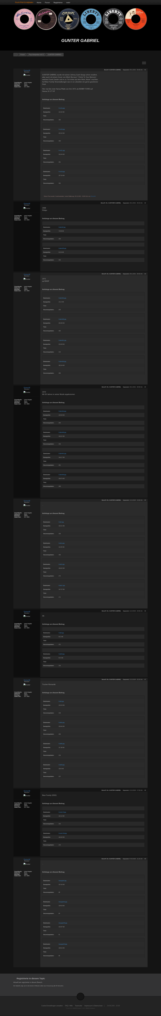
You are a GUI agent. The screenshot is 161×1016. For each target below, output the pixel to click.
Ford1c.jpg (62, 150)
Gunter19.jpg (62, 812)
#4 (145, 387)
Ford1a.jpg (62, 108)
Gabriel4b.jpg (62, 432)
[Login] (145, 2)
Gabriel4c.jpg (62, 453)
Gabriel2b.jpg (62, 248)
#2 (145, 203)
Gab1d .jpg (62, 585)
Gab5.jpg (61, 633)
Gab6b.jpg (61, 743)
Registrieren (58, 2)
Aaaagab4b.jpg (63, 923)
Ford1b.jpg (62, 129)
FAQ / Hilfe (69, 1006)
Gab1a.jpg (61, 543)
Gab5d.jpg (61, 654)
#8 (145, 790)
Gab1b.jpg (61, 564)
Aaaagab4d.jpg (63, 944)
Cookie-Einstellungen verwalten (52, 1006)
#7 (145, 679)
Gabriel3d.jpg (62, 361)
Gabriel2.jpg (62, 227)
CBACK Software (90, 1008)
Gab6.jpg (61, 701)
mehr (68, 2)
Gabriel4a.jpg (62, 411)
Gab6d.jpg (61, 764)
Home (39, 2)
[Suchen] (140, 2)
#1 (145, 70)
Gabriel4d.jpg (62, 474)
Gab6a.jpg (61, 722)
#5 (145, 500)
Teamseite (78, 1006)
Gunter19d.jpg (63, 833)
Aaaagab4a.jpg (63, 901)
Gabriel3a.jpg (62, 298)
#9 (145, 858)
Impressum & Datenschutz (93, 1006)
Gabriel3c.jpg (62, 340)
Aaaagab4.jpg (62, 880)
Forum (47, 2)
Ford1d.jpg (62, 171)
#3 (145, 274)
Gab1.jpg (61, 522)
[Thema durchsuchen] (144, 62)
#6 (145, 611)
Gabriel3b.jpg (62, 319)
